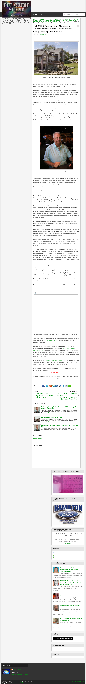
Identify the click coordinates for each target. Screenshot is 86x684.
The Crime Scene (16, 681)
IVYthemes (16, 683)
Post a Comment (37, 438)
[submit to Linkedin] (63, 386)
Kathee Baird (43, 34)
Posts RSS (71, 681)
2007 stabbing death (51, 340)
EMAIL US (68, 543)
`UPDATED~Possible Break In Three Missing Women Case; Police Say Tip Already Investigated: (71, 582)
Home (35, 14)
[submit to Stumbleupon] (53, 386)
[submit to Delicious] (60, 386)
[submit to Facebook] (43, 386)
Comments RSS (79, 681)
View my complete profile (19, 674)
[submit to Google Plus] (50, 386)
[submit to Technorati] (69, 386)
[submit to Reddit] (66, 386)
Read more (51, 413)
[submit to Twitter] (47, 386)
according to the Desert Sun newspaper (52, 280)
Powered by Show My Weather (63, 649)
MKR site (22, 683)
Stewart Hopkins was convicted (54, 360)
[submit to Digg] (56, 386)
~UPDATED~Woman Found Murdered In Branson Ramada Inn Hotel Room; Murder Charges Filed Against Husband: (52, 29)
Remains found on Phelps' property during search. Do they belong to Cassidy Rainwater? (70, 569)
